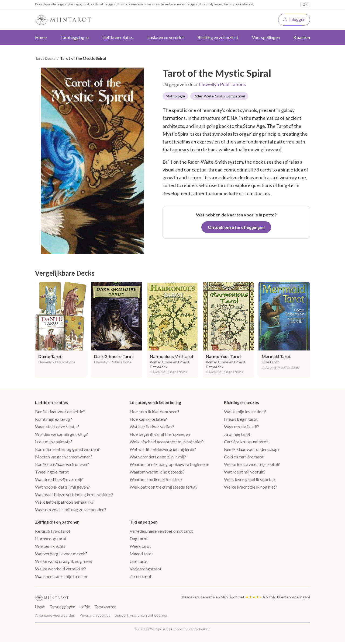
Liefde (85, 606)
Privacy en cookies (95, 615)
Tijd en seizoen (144, 521)
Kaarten (302, 37)
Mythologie (175, 96)
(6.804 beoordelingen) (291, 597)
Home (41, 37)
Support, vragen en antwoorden (141, 615)
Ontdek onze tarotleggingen (236, 227)
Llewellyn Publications (222, 84)
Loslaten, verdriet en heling (155, 402)
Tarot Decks (45, 58)
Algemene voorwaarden (55, 615)
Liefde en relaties (51, 402)
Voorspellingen (266, 37)
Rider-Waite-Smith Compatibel (219, 96)
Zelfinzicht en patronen (57, 521)
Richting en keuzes (241, 402)
